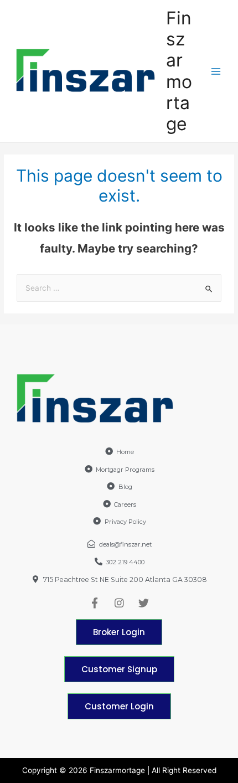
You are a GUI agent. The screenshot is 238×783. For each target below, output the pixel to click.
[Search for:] (119, 288)
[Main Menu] (216, 71)
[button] (119, 632)
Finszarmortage (179, 71)
